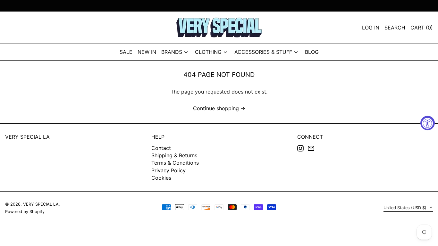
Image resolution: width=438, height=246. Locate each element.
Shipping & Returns (174, 155)
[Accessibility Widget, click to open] (427, 123)
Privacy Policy (168, 170)
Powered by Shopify (25, 211)
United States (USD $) (405, 207)
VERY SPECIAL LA (27, 137)
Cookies (161, 178)
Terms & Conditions (175, 163)
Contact (161, 148)
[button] (421, 27)
